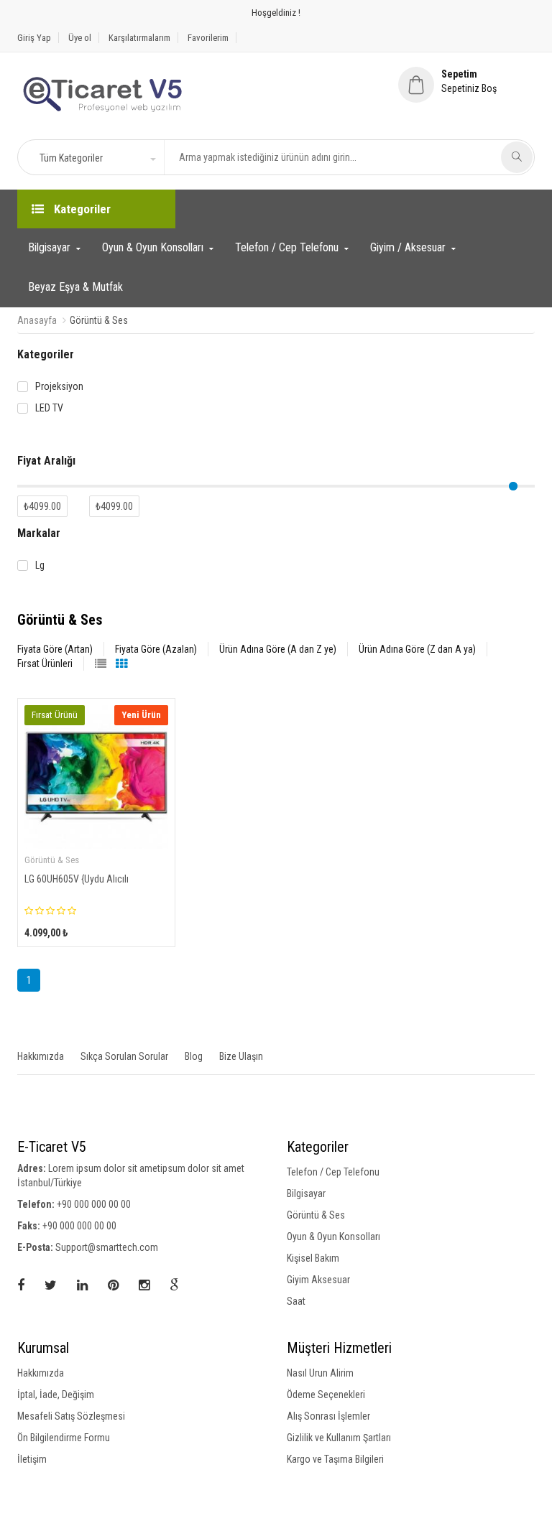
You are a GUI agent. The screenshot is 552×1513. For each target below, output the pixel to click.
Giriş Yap (34, 37)
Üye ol (79, 37)
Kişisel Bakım (313, 1258)
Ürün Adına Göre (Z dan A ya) (417, 649)
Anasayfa (37, 320)
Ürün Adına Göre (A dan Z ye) (277, 649)
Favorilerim (208, 37)
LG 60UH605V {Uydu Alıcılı (76, 879)
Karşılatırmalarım (139, 37)
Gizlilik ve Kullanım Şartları (339, 1437)
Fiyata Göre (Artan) (55, 649)
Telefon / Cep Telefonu (287, 247)
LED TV (49, 408)
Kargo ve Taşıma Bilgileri (335, 1459)
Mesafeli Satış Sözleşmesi (71, 1416)
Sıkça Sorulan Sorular (124, 1056)
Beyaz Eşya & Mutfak (75, 287)
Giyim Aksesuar (318, 1279)
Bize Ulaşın (241, 1056)
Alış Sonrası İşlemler (328, 1416)
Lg (40, 565)
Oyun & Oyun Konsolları (152, 247)
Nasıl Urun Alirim (320, 1373)
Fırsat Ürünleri (45, 663)
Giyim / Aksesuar (408, 247)
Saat (296, 1301)
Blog (194, 1056)
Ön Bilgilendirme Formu (63, 1437)
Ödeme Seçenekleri (326, 1394)
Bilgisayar (49, 247)
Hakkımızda (40, 1056)
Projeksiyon (59, 386)
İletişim (32, 1459)
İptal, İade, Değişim (55, 1394)
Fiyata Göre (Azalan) (156, 649)
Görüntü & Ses (316, 1215)
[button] (97, 157)
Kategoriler (81, 209)
